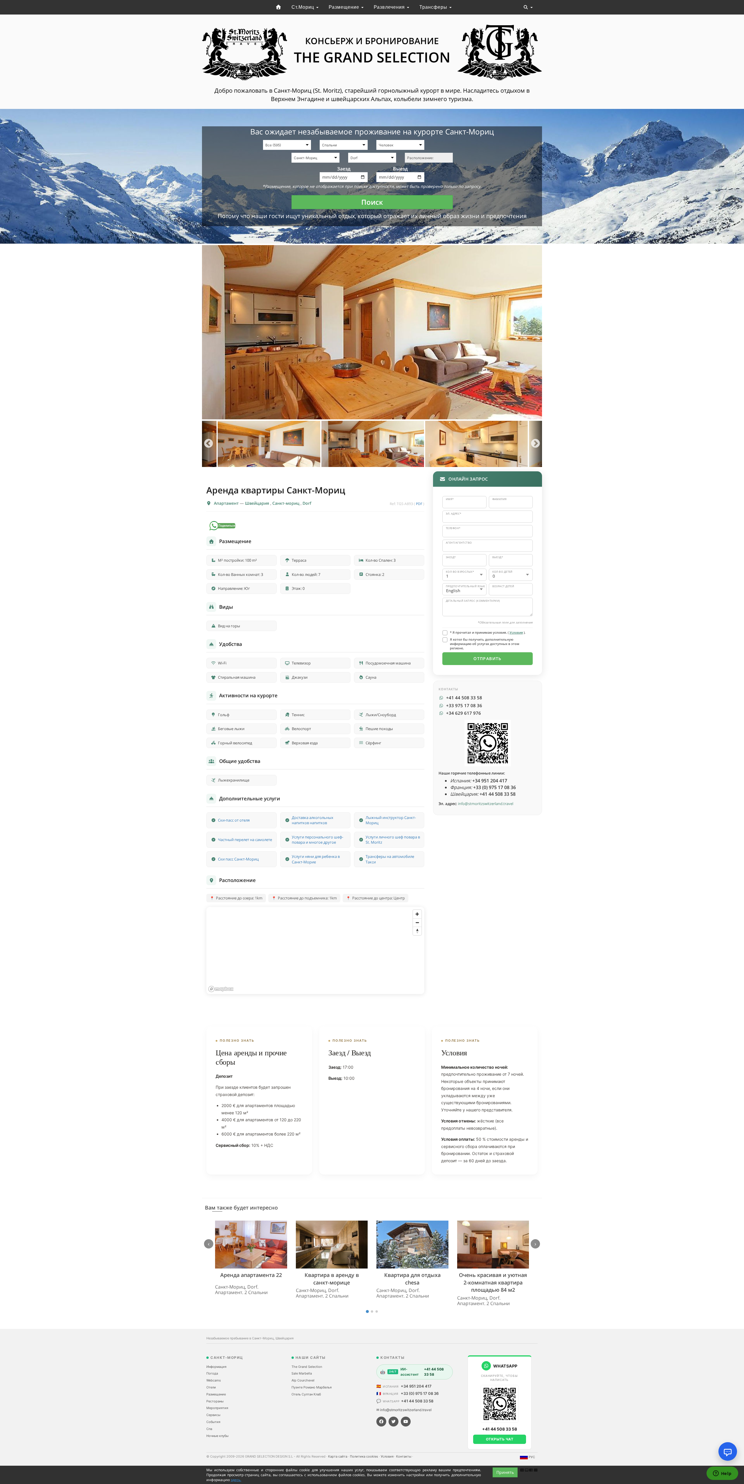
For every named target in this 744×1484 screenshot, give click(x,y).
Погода (212, 1373)
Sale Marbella (301, 1373)
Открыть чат (500, 1439)
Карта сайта (338, 1456)
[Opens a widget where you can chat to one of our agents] (722, 1474)
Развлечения (390, 7)
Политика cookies (364, 1456)
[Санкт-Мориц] (278, 7)
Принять (505, 1472)
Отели (211, 1387)
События (213, 1422)
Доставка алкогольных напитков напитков (312, 820)
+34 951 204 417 (416, 1386)
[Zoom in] (417, 914)
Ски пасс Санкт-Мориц (238, 859)
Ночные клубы (217, 1436)
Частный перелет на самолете (245, 839)
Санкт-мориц (286, 503)
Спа (209, 1429)
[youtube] (406, 1421)
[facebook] (381, 1421)
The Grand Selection (306, 1367)
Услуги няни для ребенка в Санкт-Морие (316, 859)
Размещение (345, 7)
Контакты (404, 1456)
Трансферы (434, 7)
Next (535, 444)
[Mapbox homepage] (221, 989)
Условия (516, 632)
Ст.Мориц (303, 7)
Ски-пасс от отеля (234, 820)
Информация (216, 1367)
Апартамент (227, 503)
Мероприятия (217, 1408)
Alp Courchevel (302, 1380)
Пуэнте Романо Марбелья (311, 1387)
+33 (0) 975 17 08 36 (420, 1393)
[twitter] (393, 1421)
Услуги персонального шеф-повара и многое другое (317, 839)
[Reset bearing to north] (417, 931)
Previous (208, 444)
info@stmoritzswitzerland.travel (485, 803)
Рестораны (214, 1401)
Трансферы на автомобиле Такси (390, 859)
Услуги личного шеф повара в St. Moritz (393, 839)
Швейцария (257, 503)
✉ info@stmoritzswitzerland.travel (404, 1410)
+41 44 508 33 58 (417, 1401)
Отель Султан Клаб (306, 1394)
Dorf (307, 503)
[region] (315, 950)
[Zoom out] (417, 922)
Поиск (372, 202)
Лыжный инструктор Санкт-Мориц (391, 820)
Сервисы (213, 1415)
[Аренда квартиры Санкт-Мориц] (372, 332)
